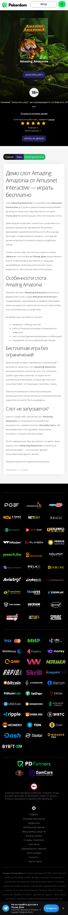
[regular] (33, 123)
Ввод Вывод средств (34, 831)
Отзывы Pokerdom (33, 840)
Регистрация (34, 852)
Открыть (51, 908)
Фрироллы (34, 822)
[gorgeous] (44, 123)
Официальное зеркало (34, 848)
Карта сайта (35, 861)
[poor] (28, 123)
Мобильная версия (34, 827)
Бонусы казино (34, 835)
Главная (9, 156)
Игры (19, 156)
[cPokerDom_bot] (34, 808)
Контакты (33, 844)
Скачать (33, 857)
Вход (44, 4)
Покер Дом (11, 215)
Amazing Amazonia (34, 156)
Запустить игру (34, 74)
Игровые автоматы (34, 818)
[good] (38, 123)
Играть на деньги (34, 138)
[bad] (22, 123)
